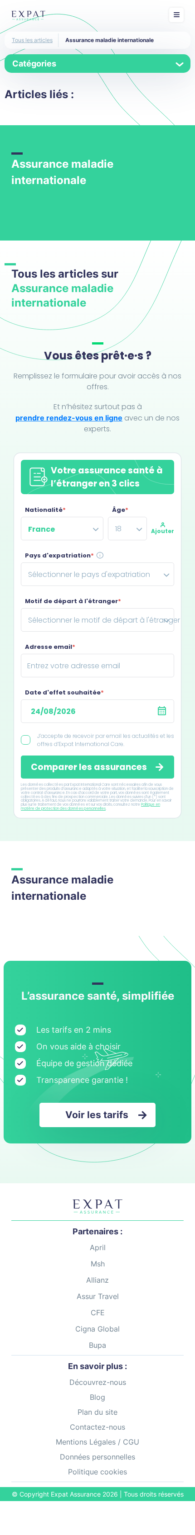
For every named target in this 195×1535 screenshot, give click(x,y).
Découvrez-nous (97, 1382)
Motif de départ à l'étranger (73, 601)
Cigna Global (97, 1328)
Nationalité (45, 509)
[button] (97, 1115)
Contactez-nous (97, 1426)
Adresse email (50, 646)
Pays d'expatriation (59, 555)
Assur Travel (98, 1296)
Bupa (97, 1345)
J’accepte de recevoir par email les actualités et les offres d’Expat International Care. (105, 740)
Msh (98, 1263)
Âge (120, 509)
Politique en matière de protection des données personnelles (90, 806)
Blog (97, 1397)
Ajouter (162, 531)
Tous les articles (32, 40)
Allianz (97, 1280)
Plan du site (97, 1412)
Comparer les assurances (89, 767)
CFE (98, 1312)
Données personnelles (97, 1456)
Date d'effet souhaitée (64, 692)
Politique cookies (97, 1471)
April (98, 1247)
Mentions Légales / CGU (97, 1441)
